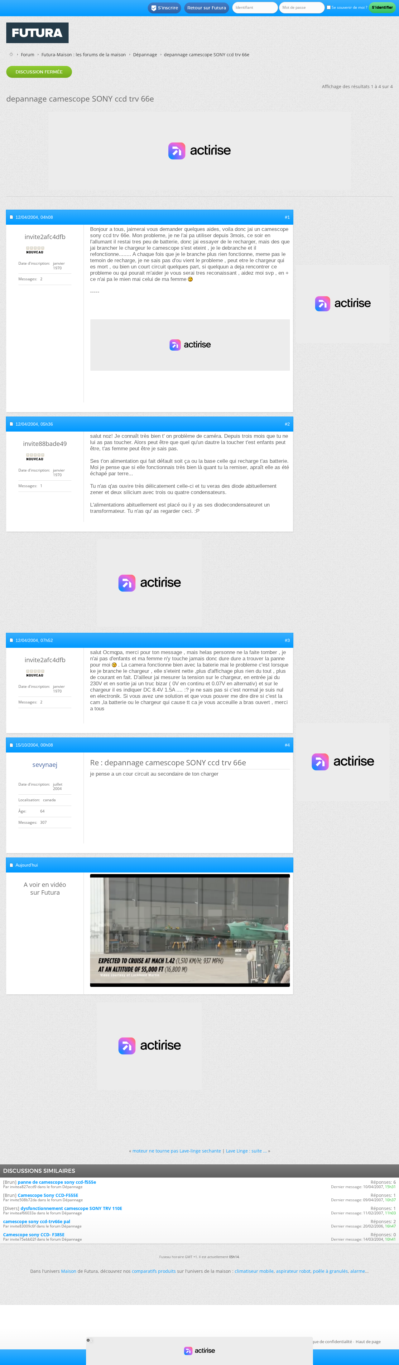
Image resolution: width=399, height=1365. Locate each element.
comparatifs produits (154, 1271)
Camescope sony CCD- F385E (34, 1235)
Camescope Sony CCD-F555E (48, 1195)
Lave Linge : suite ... (246, 1151)
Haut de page (368, 1341)
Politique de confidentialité (327, 1341)
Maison (68, 1271)
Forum (27, 55)
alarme (357, 1271)
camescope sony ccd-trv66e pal (36, 1221)
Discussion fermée (39, 72)
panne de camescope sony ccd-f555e (57, 1182)
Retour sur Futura (206, 8)
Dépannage (145, 55)
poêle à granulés (330, 1271)
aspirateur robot (293, 1271)
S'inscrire (164, 8)
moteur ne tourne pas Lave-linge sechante (176, 1151)
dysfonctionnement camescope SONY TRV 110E (71, 1208)
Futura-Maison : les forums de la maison (83, 55)
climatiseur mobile (254, 1271)
